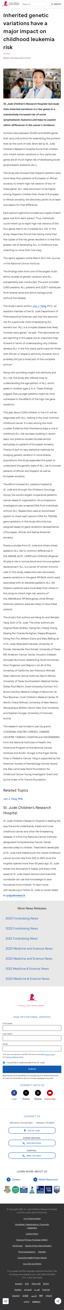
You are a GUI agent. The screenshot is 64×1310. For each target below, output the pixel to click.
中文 (27, 1283)
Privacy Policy (49, 1054)
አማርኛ (26, 1301)
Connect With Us (32, 1085)
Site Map (42, 1251)
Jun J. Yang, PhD (13, 798)
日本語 (25, 1295)
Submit (32, 1069)
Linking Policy (32, 1233)
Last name (7, 1033)
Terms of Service (12, 1057)
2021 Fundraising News (22, 938)
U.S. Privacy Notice (32, 1218)
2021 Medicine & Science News (27, 969)
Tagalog (17, 1289)
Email (5, 1044)
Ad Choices (17, 1245)
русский (28, 1289)
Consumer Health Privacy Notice (32, 1257)
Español (18, 1283)
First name (7, 1023)
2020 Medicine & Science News (27, 979)
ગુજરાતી (48, 1295)
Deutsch (16, 1295)
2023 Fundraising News (22, 918)
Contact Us (32, 1116)
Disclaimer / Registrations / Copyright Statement (32, 1226)
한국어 (46, 1283)
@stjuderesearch (15, 895)
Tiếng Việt (36, 1283)
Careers (16, 1179)
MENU (57, 4)
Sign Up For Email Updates (32, 1017)
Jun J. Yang (39, 306)
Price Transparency (26, 1251)
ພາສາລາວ (36, 1301)
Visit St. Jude (33, 1130)
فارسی (34, 1295)
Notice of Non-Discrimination (38, 1245)
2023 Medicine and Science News (29, 948)
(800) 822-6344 (33, 1143)
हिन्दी (41, 1295)
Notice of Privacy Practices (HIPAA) (32, 1239)
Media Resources (48, 1179)
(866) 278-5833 (33, 1155)
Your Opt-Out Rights (32, 1263)
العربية (37, 1289)
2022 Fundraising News (22, 928)
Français (46, 1289)
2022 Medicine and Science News (29, 959)
